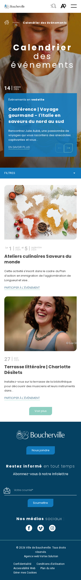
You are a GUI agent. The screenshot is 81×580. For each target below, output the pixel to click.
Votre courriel (23, 490)
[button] (74, 6)
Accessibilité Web (24, 568)
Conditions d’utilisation (51, 563)
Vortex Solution (49, 556)
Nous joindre (40, 450)
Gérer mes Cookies (25, 572)
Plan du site (47, 568)
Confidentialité (22, 563)
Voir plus (41, 411)
